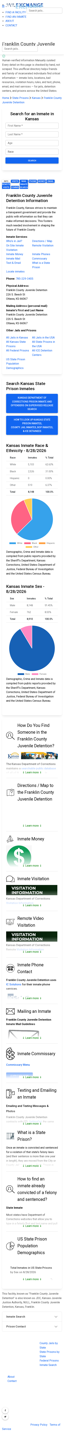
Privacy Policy (38, 1424)
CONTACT (8, 36)
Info (6, 181)
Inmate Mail (13, 258)
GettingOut (35, 1121)
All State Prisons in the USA (43, 344)
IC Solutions (13, 984)
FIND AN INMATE (12, 22)
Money (41, 181)
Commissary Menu (18, 1064)
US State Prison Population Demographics (15, 364)
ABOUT (6, 29)
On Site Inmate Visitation (15, 248)
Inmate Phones (41, 254)
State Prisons (20, 98)
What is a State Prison (41, 265)
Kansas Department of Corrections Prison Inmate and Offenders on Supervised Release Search (32, 403)
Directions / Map (42, 241)
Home (5, 98)
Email (51, 181)
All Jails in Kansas (17, 337)
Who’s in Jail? (14, 241)
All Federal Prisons (17, 350)
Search (32, 160)
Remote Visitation (42, 245)
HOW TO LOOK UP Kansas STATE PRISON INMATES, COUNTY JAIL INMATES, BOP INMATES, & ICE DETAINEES (32, 425)
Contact (12, 1381)
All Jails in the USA (43, 337)
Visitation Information (19, 903)
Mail (24, 181)
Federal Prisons (49, 1360)
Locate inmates (15, 271)
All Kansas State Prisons (16, 344)
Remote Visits (6, 186)
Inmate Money (14, 254)
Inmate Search (24, 186)
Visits (15, 181)
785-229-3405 (24, 278)
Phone (32, 181)
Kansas (36, 98)
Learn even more (19, 1076)
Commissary (15, 187)
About (11, 1376)
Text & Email (13, 262)
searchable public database (38, 768)
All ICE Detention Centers (42, 353)
